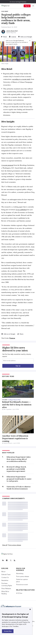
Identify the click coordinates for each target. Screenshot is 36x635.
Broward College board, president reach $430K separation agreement (16, 469)
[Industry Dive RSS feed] (14, 560)
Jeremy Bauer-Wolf (12, 31)
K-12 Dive (19, 593)
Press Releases (6, 588)
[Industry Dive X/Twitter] (11, 560)
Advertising (19, 573)
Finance (12, 338)
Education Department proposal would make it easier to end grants (19, 479)
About (3, 571)
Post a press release (14, 545)
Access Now (8, 631)
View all (4, 545)
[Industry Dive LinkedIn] (3, 560)
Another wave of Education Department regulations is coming (15, 438)
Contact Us (5, 577)
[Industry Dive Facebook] (7, 560)
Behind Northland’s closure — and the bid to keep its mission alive (16, 405)
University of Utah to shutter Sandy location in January (19, 488)
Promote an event (22, 584)
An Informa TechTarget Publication (18, 1)
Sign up (27, 6)
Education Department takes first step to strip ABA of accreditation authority (19, 459)
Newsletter (4, 580)
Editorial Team (6, 574)
